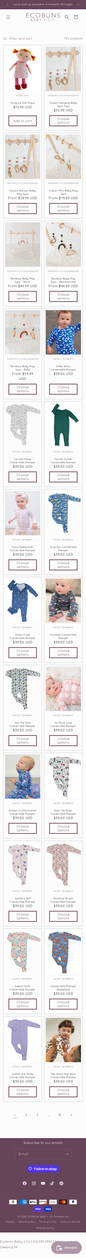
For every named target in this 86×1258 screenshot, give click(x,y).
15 (59, 1115)
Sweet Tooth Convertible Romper (22, 988)
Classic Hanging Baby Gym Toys (63, 104)
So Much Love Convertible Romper (63, 724)
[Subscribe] (66, 1154)
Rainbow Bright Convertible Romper (63, 900)
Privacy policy (47, 1221)
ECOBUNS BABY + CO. (40, 1216)
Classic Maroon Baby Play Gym (22, 192)
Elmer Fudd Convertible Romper (22, 636)
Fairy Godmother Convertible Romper (22, 548)
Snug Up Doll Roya (22, 102)
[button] (8, 17)
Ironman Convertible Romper (63, 636)
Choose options (63, 120)
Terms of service (70, 1221)
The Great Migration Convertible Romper (63, 1076)
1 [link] (15, 1115)
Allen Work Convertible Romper (63, 368)
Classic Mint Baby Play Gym (63, 192)
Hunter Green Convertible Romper (63, 461)
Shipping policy (45, 1227)
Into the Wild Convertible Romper (22, 724)
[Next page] (71, 1115)
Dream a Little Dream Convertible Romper (23, 812)
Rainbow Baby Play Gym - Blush (22, 280)
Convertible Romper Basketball (63, 988)
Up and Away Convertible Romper (22, 461)
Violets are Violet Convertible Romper (22, 1076)
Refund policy (27, 1221)
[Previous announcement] (7, 4)
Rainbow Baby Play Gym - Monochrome (63, 280)
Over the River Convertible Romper (63, 812)
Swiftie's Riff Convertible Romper (22, 900)
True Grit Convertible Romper (63, 548)
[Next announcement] (78, 4)
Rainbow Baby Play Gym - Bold (22, 368)
